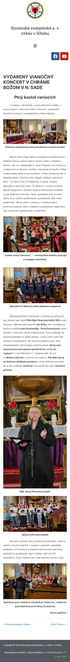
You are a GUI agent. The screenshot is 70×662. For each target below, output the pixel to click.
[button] (35, 46)
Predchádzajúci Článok (17, 624)
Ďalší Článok (58, 624)
